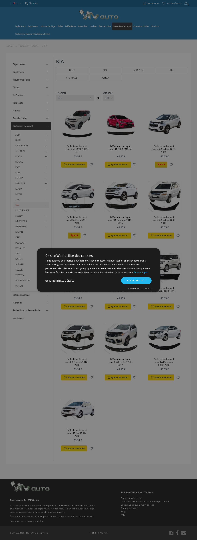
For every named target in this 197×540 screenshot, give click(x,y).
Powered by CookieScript (140, 288)
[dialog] (98, 270)
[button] (59, 280)
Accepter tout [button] (136, 280)
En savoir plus (141, 272)
